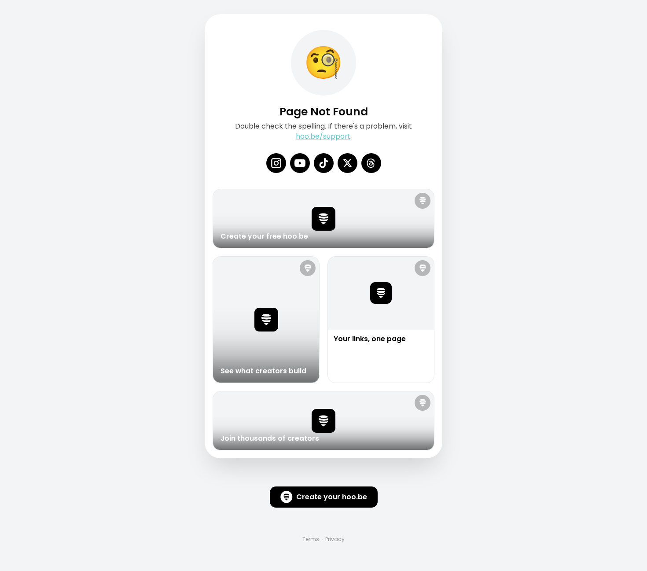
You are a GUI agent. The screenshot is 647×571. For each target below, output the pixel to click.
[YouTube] (300, 163)
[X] (347, 163)
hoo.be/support (323, 136)
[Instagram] (276, 163)
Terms (310, 539)
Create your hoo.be (331, 497)
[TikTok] (324, 163)
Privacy (335, 539)
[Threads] (371, 163)
